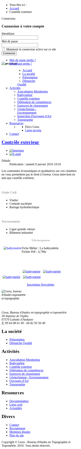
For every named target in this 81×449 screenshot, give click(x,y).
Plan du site (16, 435)
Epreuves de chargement (32, 105)
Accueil (27, 70)
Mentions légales (19, 432)
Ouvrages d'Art (19, 381)
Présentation (30, 77)
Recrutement (17, 428)
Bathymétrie (24, 95)
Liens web (15, 404)
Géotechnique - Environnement (26, 110)
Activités (14, 88)
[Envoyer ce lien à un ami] (15, 154)
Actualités (15, 408)
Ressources (16, 123)
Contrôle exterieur (28, 98)
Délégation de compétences (34, 102)
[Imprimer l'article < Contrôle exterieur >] (16, 150)
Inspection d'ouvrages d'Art (34, 116)
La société (28, 73)
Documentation (19, 401)
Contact (14, 133)
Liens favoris (33, 130)
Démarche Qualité (26, 82)
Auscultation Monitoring (32, 91)
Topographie (25, 119)
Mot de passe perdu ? (22, 60)
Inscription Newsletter (40, 284)
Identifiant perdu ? (20, 63)
